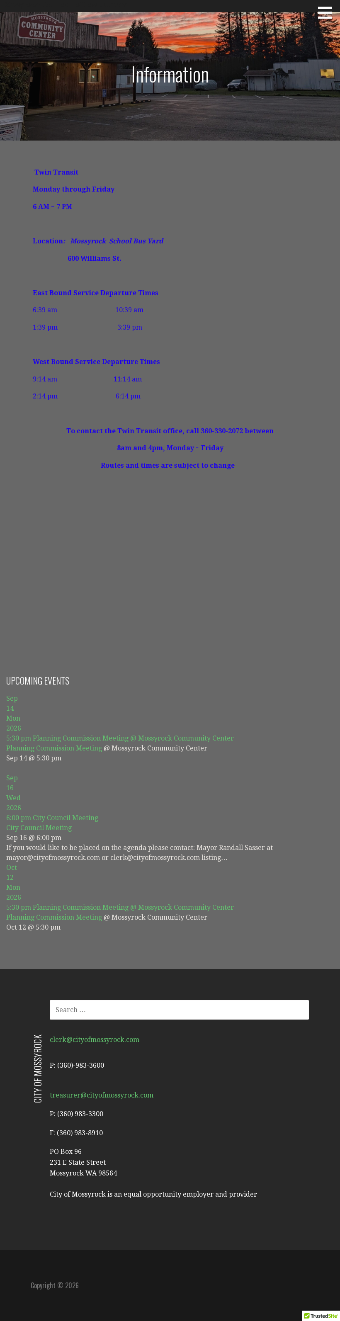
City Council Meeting (39, 828)
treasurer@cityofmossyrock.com (101, 1095)
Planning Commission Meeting (54, 748)
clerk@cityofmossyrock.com (94, 1040)
